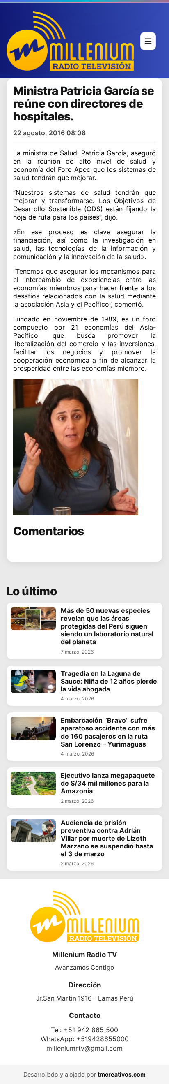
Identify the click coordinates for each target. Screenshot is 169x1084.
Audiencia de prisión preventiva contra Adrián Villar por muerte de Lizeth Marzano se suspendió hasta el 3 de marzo (107, 838)
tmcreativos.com (122, 1074)
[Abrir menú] (148, 41)
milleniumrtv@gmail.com (84, 1048)
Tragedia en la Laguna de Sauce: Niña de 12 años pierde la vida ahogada (109, 681)
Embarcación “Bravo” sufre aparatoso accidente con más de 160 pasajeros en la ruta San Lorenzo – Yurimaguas (108, 732)
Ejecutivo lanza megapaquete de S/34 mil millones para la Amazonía (108, 783)
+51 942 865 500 (91, 1030)
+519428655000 (102, 1039)
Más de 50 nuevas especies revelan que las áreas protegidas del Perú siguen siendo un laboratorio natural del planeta (107, 626)
